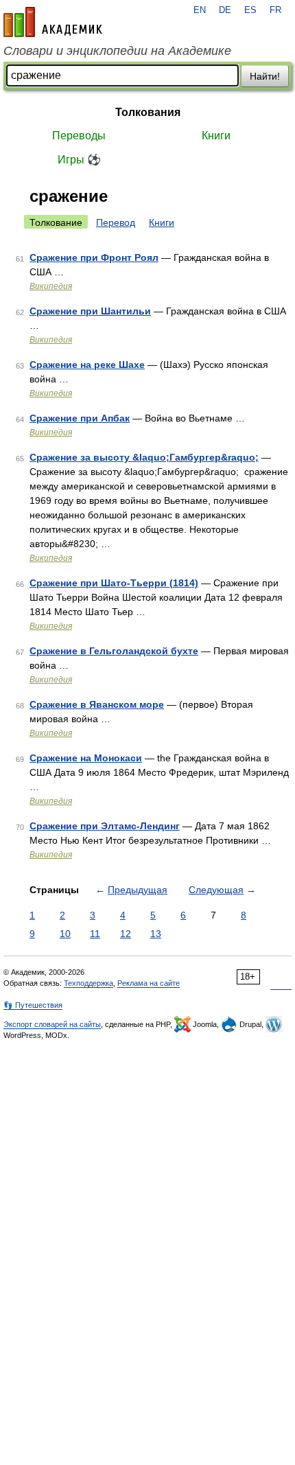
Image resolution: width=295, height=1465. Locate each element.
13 (155, 933)
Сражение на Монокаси (86, 757)
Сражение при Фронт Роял (94, 257)
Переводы (79, 135)
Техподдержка (88, 983)
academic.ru (52, 22)
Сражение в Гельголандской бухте (114, 650)
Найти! (265, 76)
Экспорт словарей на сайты (52, 1024)
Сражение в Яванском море (97, 704)
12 (125, 933)
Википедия (51, 286)
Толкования (147, 112)
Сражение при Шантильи (90, 310)
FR (275, 10)
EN (199, 10)
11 (95, 933)
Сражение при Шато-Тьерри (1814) (114, 582)
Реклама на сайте (148, 983)
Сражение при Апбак (80, 418)
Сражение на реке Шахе (87, 364)
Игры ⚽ (79, 159)
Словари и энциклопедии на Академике (117, 51)
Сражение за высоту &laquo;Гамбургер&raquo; (144, 457)
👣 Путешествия (32, 1005)
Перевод (115, 222)
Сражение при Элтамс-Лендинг (105, 825)
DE (225, 10)
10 (65, 933)
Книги (216, 135)
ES (250, 10)
